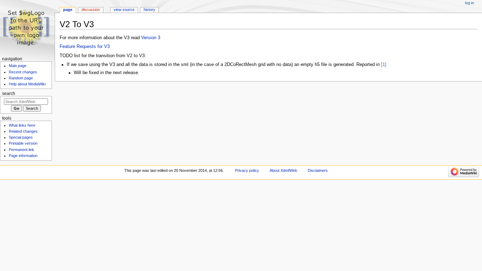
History (149, 9)
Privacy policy (247, 170)
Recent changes (23, 72)
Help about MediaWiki (27, 84)
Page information (23, 155)
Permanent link (21, 149)
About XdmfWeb (283, 170)
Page (67, 9)
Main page (17, 66)
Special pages (21, 137)
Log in (469, 3)
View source (124, 9)
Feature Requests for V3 (85, 46)
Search (8, 93)
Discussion (91, 9)
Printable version (23, 143)
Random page (21, 78)
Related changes (23, 131)
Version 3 (150, 37)
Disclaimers (318, 170)
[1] (383, 64)
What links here (22, 125)
